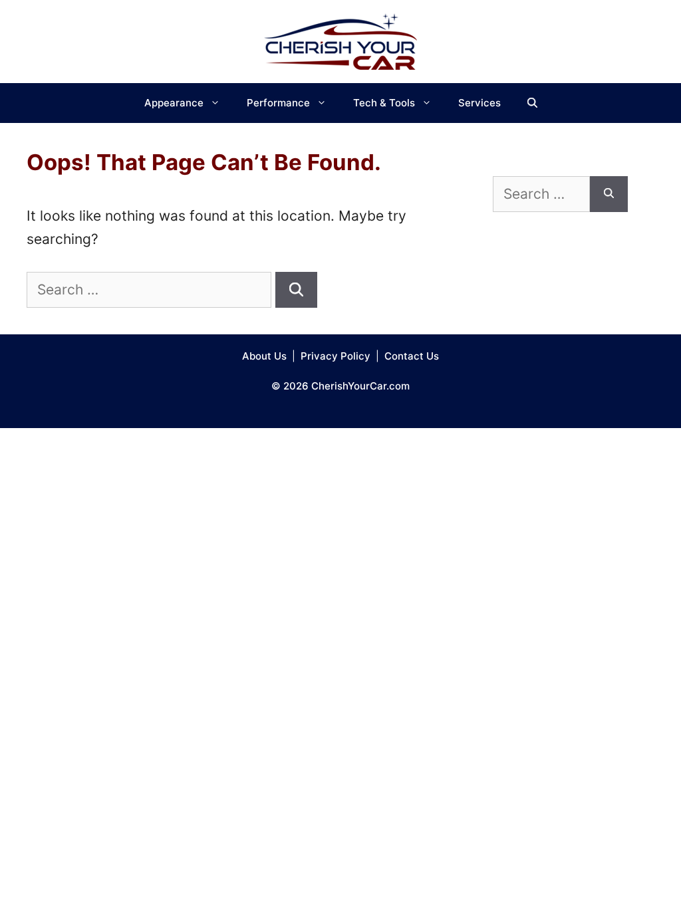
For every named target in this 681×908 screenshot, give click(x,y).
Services (479, 102)
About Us (264, 356)
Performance (278, 102)
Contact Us (411, 356)
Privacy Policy (335, 356)
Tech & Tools (384, 102)
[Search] (296, 290)
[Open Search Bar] (532, 103)
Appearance (174, 102)
